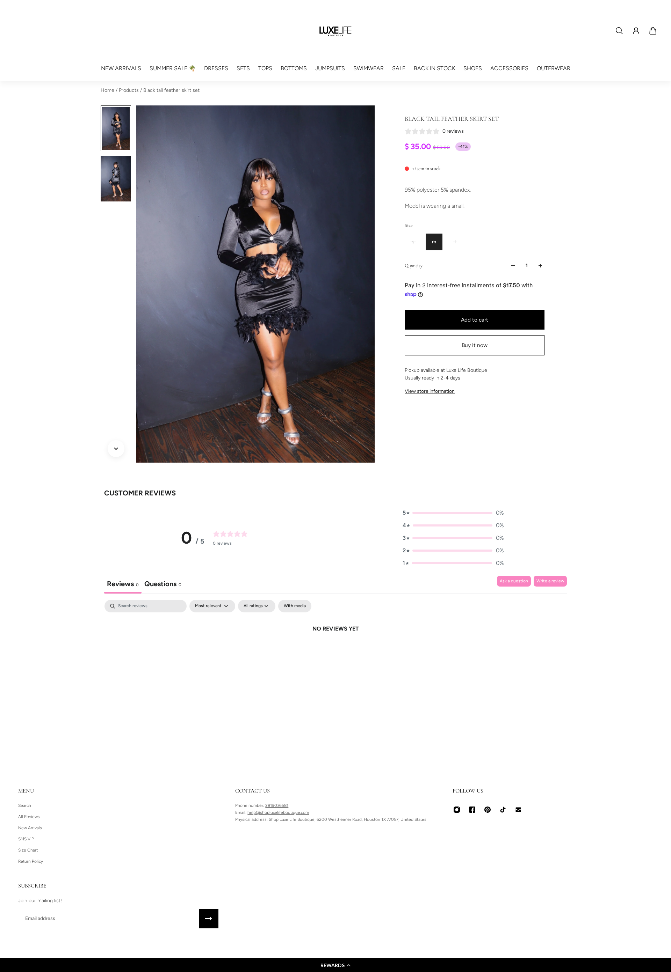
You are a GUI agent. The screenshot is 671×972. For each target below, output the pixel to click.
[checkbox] (294, 606)
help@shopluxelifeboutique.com (278, 812)
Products (129, 90)
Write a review (550, 581)
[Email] (518, 809)
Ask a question (514, 581)
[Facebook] (472, 809)
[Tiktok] (503, 809)
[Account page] (636, 30)
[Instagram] (456, 809)
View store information (430, 391)
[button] (335, 965)
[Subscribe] (208, 918)
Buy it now (475, 345)
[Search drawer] (619, 30)
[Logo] (335, 31)
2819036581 (276, 805)
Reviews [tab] (123, 584)
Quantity (414, 265)
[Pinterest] (487, 809)
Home (108, 90)
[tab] (163, 585)
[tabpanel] (335, 652)
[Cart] (652, 30)
